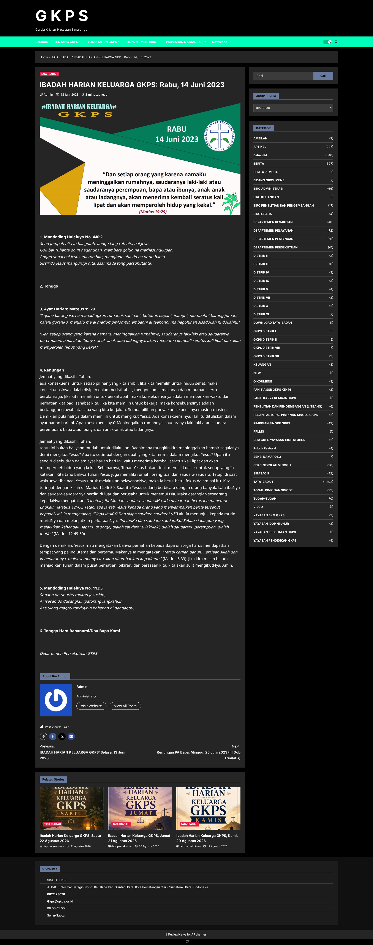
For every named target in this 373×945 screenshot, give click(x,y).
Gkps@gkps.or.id (60, 901)
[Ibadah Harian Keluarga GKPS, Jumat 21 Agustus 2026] (140, 808)
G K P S (61, 15)
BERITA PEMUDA (265, 172)
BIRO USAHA (262, 213)
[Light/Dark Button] (327, 42)
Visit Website (91, 705)
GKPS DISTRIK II (265, 339)
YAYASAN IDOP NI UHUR (271, 523)
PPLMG (258, 431)
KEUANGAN (262, 364)
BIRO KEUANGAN (266, 197)
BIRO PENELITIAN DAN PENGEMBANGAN (283, 205)
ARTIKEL (259, 147)
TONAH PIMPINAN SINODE (273, 490)
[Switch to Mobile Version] (186, 942)
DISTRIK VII (261, 297)
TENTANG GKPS (66, 42)
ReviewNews (177, 934)
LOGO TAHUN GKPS (102, 42)
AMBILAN (260, 138)
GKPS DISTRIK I (264, 331)
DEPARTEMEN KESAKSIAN (273, 222)
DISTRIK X (260, 306)
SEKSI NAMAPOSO (267, 456)
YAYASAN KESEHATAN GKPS (274, 532)
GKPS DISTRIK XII (266, 356)
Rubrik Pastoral (264, 448)
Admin (48, 94)
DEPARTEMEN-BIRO (141, 42)
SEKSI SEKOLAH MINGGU (272, 465)
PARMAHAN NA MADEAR (184, 42)
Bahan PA (260, 155)
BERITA (258, 163)
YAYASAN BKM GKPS (268, 515)
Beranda (41, 42)
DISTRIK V (260, 289)
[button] (43, 736)
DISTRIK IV (261, 272)
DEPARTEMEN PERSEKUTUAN (275, 247)
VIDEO (258, 507)
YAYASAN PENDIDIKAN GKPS (275, 540)
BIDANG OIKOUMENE (268, 180)
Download (219, 42)
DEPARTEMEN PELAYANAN (273, 230)
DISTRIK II (260, 255)
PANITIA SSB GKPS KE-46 (272, 389)
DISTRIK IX (261, 281)
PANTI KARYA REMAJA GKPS (274, 398)
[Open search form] (336, 42)
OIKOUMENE (262, 381)
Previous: (82, 752)
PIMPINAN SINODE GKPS (271, 423)
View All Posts (125, 705)
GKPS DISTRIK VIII (266, 347)
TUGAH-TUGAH (264, 498)
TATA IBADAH (49, 74)
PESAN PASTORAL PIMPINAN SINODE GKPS (285, 414)
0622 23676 (56, 894)
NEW (257, 373)
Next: (198, 752)
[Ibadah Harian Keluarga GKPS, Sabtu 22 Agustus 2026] (72, 808)
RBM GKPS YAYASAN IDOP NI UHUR (279, 440)
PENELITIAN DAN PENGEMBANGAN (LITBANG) (287, 406)
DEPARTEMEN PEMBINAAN (273, 239)
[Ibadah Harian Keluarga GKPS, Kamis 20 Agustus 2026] (208, 808)
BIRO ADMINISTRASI (268, 188)
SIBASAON (261, 473)
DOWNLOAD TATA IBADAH (272, 322)
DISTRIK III (261, 264)
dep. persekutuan (53, 846)
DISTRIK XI (261, 314)
